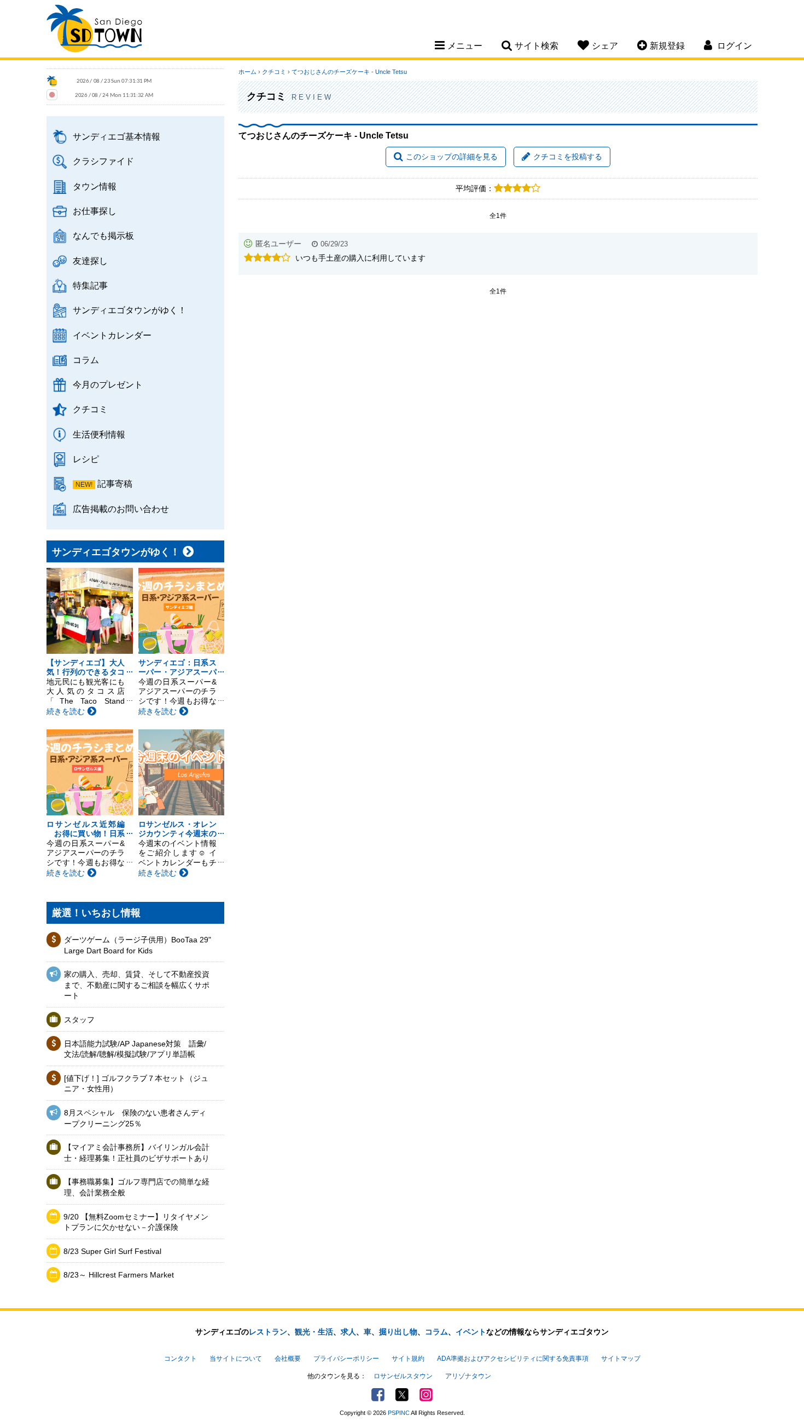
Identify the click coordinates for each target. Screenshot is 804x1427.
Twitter (402, 1394)
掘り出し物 (398, 1331)
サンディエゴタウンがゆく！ (130, 310)
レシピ (86, 459)
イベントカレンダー (112, 335)
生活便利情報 (99, 434)
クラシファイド (103, 161)
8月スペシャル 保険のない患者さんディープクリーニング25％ (135, 1118)
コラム (86, 360)
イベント (471, 1331)
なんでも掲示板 (103, 235)
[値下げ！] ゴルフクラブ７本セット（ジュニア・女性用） (136, 1084)
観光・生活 (314, 1331)
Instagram (426, 1394)
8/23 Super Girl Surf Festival (112, 1251)
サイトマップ (620, 1358)
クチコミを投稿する (567, 156)
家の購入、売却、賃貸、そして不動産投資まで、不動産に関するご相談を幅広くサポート (136, 985)
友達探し (90, 261)
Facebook (377, 1394)
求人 (348, 1331)
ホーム (247, 71)
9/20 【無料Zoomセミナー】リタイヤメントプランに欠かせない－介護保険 (135, 1222)
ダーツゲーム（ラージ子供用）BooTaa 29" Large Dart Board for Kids (137, 945)
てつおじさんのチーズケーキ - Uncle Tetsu (349, 71)
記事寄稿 (114, 483)
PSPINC (399, 1412)
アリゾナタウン (468, 1376)
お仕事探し (94, 211)
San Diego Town (94, 30)
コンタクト (180, 1358)
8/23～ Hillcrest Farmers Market (118, 1274)
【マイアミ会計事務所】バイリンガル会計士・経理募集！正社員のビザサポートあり (136, 1153)
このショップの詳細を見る (452, 156)
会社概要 (288, 1358)
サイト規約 (408, 1358)
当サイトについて (235, 1358)
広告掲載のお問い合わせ (121, 509)
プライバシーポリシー (346, 1358)
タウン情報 (94, 186)
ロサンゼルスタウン (403, 1376)
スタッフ (79, 1019)
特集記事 (90, 285)
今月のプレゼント (108, 384)
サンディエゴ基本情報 (116, 136)
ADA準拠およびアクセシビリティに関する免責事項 (513, 1358)
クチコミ (90, 409)
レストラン (268, 1331)
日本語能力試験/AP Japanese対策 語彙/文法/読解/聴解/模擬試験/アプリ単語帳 (135, 1049)
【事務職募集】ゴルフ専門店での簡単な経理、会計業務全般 (136, 1187)
